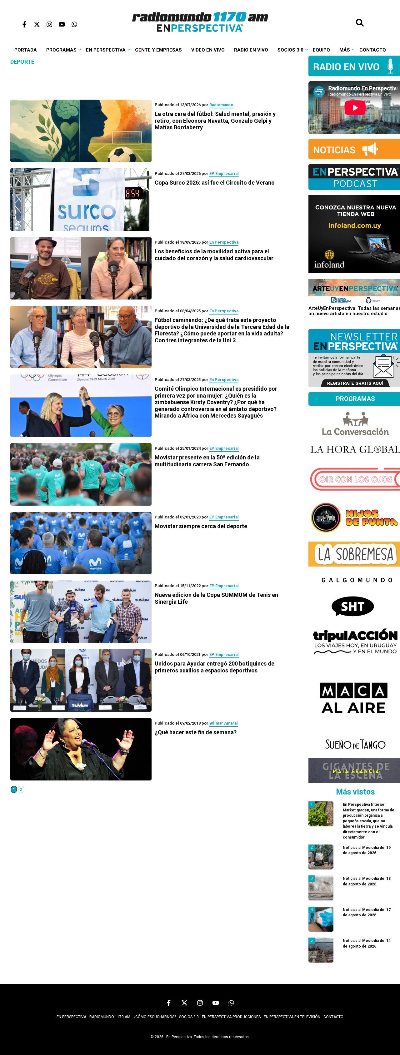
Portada (25, 50)
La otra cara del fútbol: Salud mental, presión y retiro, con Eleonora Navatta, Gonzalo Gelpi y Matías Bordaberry (215, 121)
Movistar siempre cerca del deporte (201, 526)
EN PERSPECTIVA (71, 1017)
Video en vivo (208, 50)
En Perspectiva (106, 50)
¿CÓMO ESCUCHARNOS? (154, 1017)
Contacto (372, 50)
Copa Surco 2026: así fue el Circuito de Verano (215, 182)
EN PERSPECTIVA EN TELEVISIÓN (292, 1017)
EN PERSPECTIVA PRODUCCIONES (231, 1017)
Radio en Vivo (251, 50)
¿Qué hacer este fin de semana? (196, 732)
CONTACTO (333, 1017)
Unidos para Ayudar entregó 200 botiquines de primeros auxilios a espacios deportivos (214, 667)
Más (344, 50)
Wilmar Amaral (223, 723)
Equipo (321, 50)
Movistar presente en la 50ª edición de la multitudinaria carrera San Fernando (207, 461)
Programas (61, 50)
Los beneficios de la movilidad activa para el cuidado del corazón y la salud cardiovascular (214, 254)
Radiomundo (221, 104)
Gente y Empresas (158, 50)
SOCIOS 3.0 (189, 1017)
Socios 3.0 (290, 50)
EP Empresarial (224, 173)
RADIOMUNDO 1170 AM (109, 1017)
